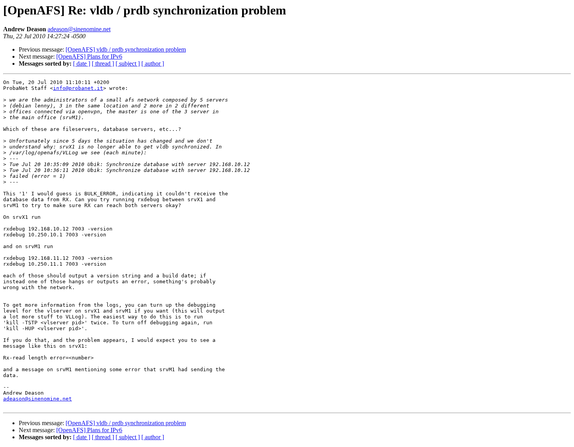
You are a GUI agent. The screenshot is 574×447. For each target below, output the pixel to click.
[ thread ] (103, 63)
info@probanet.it (78, 88)
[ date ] (81, 63)
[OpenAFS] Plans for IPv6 (89, 56)
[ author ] (152, 63)
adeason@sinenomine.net (79, 29)
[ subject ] (128, 63)
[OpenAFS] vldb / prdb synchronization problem (126, 49)
